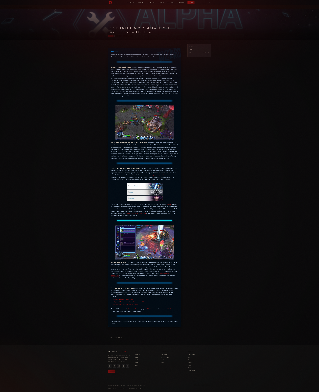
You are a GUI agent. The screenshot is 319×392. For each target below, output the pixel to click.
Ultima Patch (191, 370)
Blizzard (137, 365)
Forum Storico (165, 357)
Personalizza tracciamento (135, 388)
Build (189, 368)
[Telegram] (123, 366)
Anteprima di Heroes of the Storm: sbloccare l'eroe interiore (130, 302)
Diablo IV (137, 354)
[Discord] (114, 366)
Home (109, 24)
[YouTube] (127, 366)
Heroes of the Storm (168, 309)
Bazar (191, 2)
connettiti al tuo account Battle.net (136, 213)
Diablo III (137, 360)
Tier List (190, 357)
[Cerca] (209, 2)
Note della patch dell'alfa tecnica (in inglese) (125, 305)
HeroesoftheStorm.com (134, 309)
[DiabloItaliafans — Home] (110, 2)
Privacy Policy (112, 388)
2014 (121, 24)
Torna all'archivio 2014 (25, 7)
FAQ (162, 362)
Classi (189, 360)
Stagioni (190, 362)
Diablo (136, 362)
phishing (169, 204)
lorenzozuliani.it (206, 384)
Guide (189, 365)
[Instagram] (118, 366)
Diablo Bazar (191, 354)
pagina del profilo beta (159, 175)
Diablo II (137, 357)
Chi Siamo (164, 354)
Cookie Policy (122, 388)
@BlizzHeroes (151, 309)
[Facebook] (109, 366)
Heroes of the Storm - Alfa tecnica (123, 299)
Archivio (115, 24)
